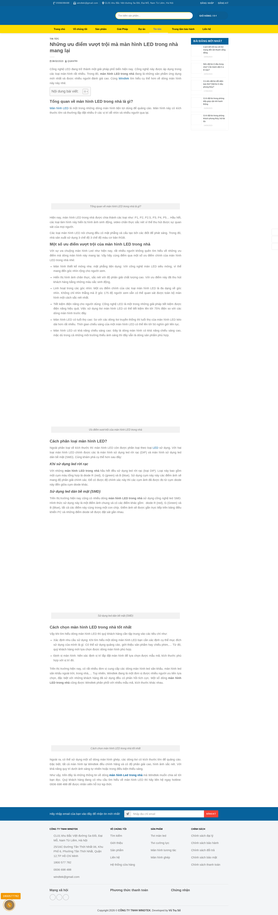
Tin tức (157, 29)
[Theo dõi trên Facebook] (53, 897)
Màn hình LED (59, 108)
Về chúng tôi (80, 29)
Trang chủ (59, 29)
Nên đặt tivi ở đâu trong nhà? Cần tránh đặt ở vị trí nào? (213, 67)
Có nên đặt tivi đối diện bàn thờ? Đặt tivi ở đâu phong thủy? (213, 84)
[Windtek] (78, 15)
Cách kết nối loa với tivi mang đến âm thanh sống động (214, 50)
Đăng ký (223, 3)
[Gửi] (189, 15)
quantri (73, 61)
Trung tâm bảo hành (183, 29)
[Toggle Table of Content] (83, 91)
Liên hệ (207, 29)
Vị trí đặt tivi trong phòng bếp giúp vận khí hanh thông (213, 101)
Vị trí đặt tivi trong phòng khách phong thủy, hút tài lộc (214, 118)
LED (155, 447)
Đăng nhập (207, 3)
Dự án (141, 29)
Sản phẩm (101, 29)
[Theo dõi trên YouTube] (66, 897)
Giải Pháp (122, 29)
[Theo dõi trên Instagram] (59, 897)
